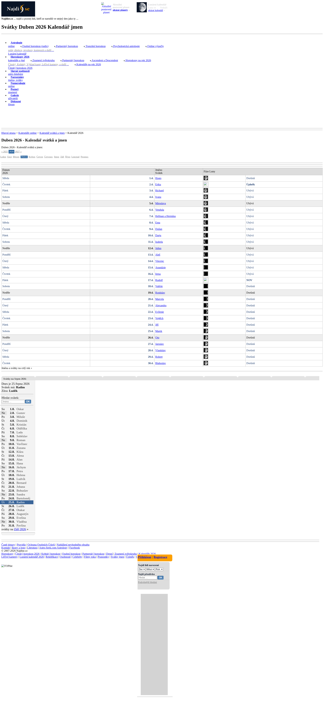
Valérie (159, 286)
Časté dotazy (8, 544)
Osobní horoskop (71, 553)
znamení (13, 91)
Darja (158, 235)
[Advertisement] (162, 117)
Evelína (21, 517)
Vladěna (22, 521)
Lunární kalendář (17, 53)
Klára (20, 451)
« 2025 (4, 151)
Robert (159, 356)
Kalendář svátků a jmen (52, 133)
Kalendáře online (27, 133)
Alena (20, 455)
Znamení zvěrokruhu (43, 60)
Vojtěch (159, 318)
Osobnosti (65, 556)
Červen (39, 157)
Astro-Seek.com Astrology (53, 547)
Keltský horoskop (50, 553)
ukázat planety (120, 10)
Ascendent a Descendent (104, 60)
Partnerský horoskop (66, 46)
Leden (3, 157)
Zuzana (21, 448)
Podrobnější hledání (147, 582)
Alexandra (160, 305)
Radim (21, 502)
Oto (157, 337)
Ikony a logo (18, 547)
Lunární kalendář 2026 (32, 556)
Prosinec (84, 157)
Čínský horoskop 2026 (20, 68)
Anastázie (160, 267)
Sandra (21, 494)
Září (62, 157)
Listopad (75, 157)
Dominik (22, 420)
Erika (158, 184)
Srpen (56, 157)
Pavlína (21, 525)
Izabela (159, 241)
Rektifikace (52, 556)
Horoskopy (7, 553)
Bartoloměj (23, 498)
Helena (21, 475)
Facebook (74, 547)
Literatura (32, 547)
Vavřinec (22, 444)
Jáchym (21, 467)
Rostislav (160, 292)
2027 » (18, 151)
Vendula (159, 209)
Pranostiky (103, 556)
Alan (19, 459)
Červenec (48, 157)
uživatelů (13, 97)
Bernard (21, 482)
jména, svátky (16, 79)
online (15, 44)
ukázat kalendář (155, 10)
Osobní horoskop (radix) (35, 46)
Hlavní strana (8, 133)
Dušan (158, 229)
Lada (20, 432)
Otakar (21, 510)
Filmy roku (90, 556)
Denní (109, 553)
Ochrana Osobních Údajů (41, 544)
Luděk (20, 506)
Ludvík (21, 479)
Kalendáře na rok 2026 (88, 64)
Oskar (20, 409)
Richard (159, 190)
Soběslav (22, 436)
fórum (14, 103)
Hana (20, 463)
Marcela (159, 299)
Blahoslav (160, 363)
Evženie (159, 311)
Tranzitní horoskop (95, 46)
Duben (24, 157)
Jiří (156, 324)
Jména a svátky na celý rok (15, 368)
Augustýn (22, 514)
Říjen (67, 157)
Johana (21, 486)
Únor (9, 157)
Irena (158, 273)
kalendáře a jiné (18, 58)
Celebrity (77, 556)
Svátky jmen (117, 556)
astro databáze (19, 72)
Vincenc (159, 261)
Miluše (21, 416)
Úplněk (130, 556)
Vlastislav (160, 350)
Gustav (21, 413)
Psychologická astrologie (126, 46)
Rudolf (159, 280)
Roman (21, 440)
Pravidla (21, 544)
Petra (20, 471)
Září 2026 (20, 529)
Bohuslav (22, 490)
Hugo (158, 178)
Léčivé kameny (9, 556)
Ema (157, 222)
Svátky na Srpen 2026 (14, 378)
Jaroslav (159, 344)
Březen (16, 157)
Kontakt (5, 547)
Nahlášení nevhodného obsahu (73, 544)
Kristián (21, 424)
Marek (158, 331)
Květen (32, 157)
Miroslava (160, 203)
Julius (158, 248)
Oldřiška (22, 428)
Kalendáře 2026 (147, 553)
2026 (11, 151)
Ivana (158, 196)
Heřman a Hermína (165, 216)
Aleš (157, 254)
